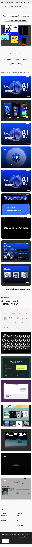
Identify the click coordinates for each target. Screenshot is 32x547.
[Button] (16, 464)
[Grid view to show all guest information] (16, 275)
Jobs (18, 515)
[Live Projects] (16, 416)
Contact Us (20, 525)
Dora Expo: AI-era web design (16, 20)
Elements (3, 518)
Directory (3, 520)
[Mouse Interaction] (16, 343)
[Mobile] (16, 110)
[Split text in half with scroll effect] (16, 228)
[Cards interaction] (16, 367)
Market (18, 518)
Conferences (4, 523)
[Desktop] (16, 87)
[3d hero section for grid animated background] (16, 134)
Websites (3, 513)
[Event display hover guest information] (16, 251)
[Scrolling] (16, 181)
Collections (4, 515)
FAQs (18, 520)
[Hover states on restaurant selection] (16, 391)
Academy (19, 513)
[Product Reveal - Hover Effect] (16, 488)
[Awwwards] (6, 6)
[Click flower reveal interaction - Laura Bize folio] (16, 318)
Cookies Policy (23, 536)
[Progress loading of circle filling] (16, 157)
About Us (19, 523)
